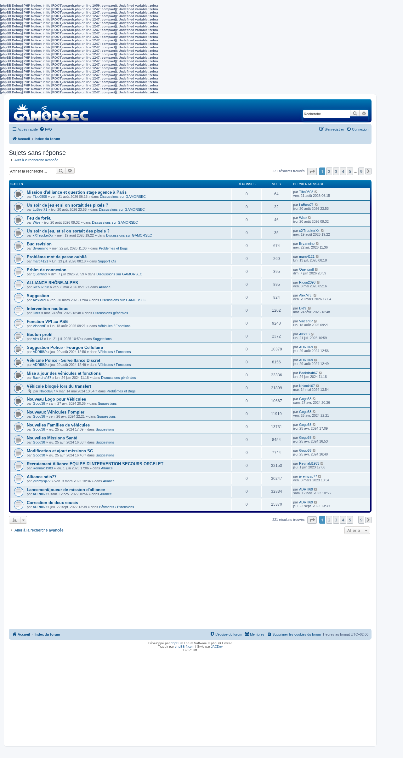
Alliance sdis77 (41, 476)
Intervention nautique (47, 308)
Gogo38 (39, 403)
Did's (36, 313)
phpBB (176, 643)
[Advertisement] (190, 583)
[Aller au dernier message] (316, 191)
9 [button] (361, 171)
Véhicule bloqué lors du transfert (59, 386)
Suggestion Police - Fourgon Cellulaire (65, 347)
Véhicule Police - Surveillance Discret (63, 360)
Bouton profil (40, 334)
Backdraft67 (42, 377)
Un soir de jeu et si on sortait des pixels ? (67, 205)
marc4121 (40, 261)
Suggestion (38, 295)
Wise (36, 222)
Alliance (105, 287)
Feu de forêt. (39, 218)
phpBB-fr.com (184, 646)
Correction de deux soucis (52, 502)
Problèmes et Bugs (113, 248)
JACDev (217, 646)
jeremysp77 (42, 481)
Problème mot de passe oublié (57, 257)
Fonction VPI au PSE (47, 321)
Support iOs (107, 261)
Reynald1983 (43, 468)
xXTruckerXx (43, 235)
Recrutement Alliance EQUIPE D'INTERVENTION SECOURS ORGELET (95, 463)
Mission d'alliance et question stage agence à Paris (77, 192)
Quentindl (40, 274)
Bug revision (39, 244)
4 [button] (343, 171)
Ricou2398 (41, 287)
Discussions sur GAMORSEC (123, 196)
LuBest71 (40, 209)
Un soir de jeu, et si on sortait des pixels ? (68, 231)
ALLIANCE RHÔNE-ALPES (52, 282)
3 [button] (336, 171)
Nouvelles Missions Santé (52, 438)
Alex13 (38, 339)
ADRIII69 (40, 352)
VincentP (39, 326)
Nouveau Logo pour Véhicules (56, 399)
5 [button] (350, 171)
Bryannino (40, 248)
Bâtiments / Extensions (116, 507)
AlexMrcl (39, 300)
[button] (312, 171)
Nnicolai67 (47, 391)
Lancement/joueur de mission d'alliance (66, 489)
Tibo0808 (40, 196)
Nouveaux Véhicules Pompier (55, 412)
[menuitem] (45, 129)
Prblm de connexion (46, 269)
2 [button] (329, 171)
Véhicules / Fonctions (114, 326)
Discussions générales (110, 313)
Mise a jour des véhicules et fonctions (64, 373)
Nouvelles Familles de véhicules (58, 425)
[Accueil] (51, 110)
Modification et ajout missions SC (60, 451)
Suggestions (102, 339)
